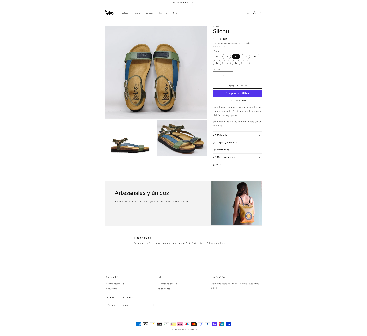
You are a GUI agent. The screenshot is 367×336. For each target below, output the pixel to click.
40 (217, 62)
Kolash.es (178, 329)
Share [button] (218, 164)
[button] (126, 13)
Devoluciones (111, 288)
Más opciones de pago (237, 100)
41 (227, 62)
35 (217, 56)
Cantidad (216, 69)
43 (245, 62)
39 (255, 56)
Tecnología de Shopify (189, 329)
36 (227, 56)
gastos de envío (237, 43)
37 (236, 56)
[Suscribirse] (153, 305)
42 (236, 62)
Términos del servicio (114, 283)
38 (246, 56)
